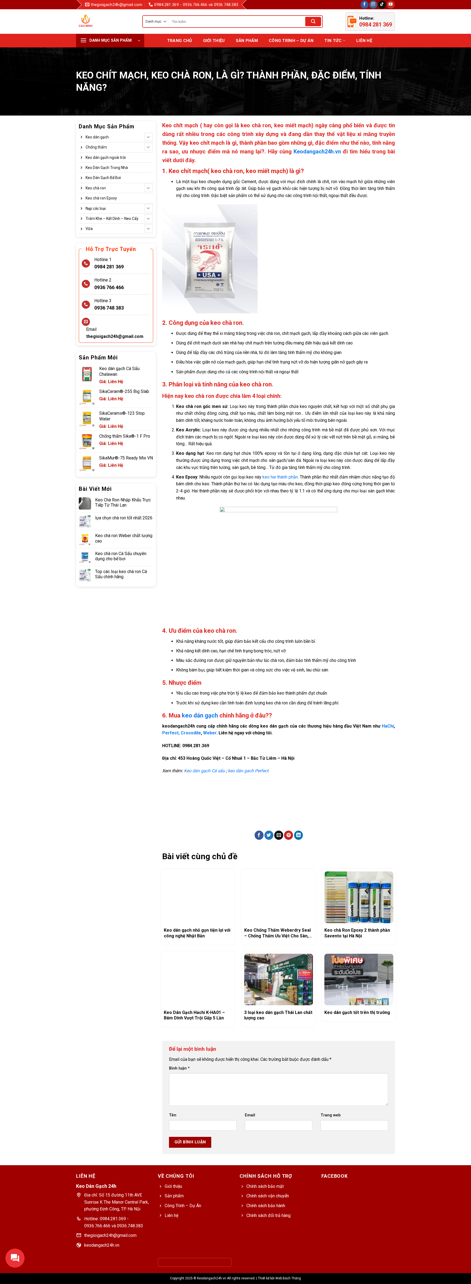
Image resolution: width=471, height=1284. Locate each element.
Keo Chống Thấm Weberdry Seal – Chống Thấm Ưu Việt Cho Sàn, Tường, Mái (277, 933)
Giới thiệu (214, 40)
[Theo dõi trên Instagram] (373, 5)
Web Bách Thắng (288, 1278)
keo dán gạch (200, 715)
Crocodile (191, 732)
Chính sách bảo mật (265, 1186)
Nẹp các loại (96, 208)
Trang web (331, 1115)
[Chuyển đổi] (148, 137)
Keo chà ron (96, 188)
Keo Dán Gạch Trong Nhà (107, 167)
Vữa (89, 229)
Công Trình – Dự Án (291, 40)
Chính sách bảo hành (265, 1205)
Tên (172, 1115)
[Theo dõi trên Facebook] (365, 5)
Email (250, 1115)
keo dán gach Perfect (248, 770)
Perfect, (171, 732)
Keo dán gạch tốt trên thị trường (357, 1012)
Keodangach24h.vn (317, 151)
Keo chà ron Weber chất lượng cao (123, 538)
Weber (209, 732)
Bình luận (179, 1068)
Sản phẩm (174, 1195)
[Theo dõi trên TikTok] (382, 5)
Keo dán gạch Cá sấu (204, 770)
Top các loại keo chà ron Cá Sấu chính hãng (121, 574)
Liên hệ (364, 40)
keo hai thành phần (279, 477)
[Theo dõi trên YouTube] (391, 5)
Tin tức (333, 40)
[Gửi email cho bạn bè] (278, 835)
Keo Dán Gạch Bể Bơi (103, 178)
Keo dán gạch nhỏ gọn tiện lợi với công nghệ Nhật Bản (197, 933)
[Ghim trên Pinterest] (288, 835)
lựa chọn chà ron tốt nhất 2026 (123, 517)
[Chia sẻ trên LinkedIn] (298, 835)
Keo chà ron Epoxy (101, 198)
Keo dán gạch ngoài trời (106, 157)
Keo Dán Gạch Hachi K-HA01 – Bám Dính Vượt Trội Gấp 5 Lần (194, 1015)
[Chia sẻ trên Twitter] (268, 835)
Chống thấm (96, 147)
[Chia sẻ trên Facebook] (259, 835)
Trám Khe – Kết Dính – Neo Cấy (112, 218)
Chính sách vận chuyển (267, 1195)
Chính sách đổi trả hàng (268, 1215)
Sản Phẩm (247, 40)
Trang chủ (179, 40)
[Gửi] (313, 21)
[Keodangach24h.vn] (93, 21)
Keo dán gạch (97, 137)
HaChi (388, 726)
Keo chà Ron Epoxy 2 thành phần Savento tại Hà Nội (357, 933)
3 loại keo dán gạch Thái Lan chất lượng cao (278, 1015)
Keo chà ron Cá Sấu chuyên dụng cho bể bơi (120, 556)
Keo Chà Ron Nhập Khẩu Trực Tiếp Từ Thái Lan (123, 502)
